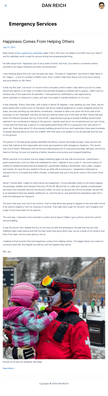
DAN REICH (54, 5)
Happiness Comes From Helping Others (38, 41)
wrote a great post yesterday (28, 53)
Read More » (9, 368)
